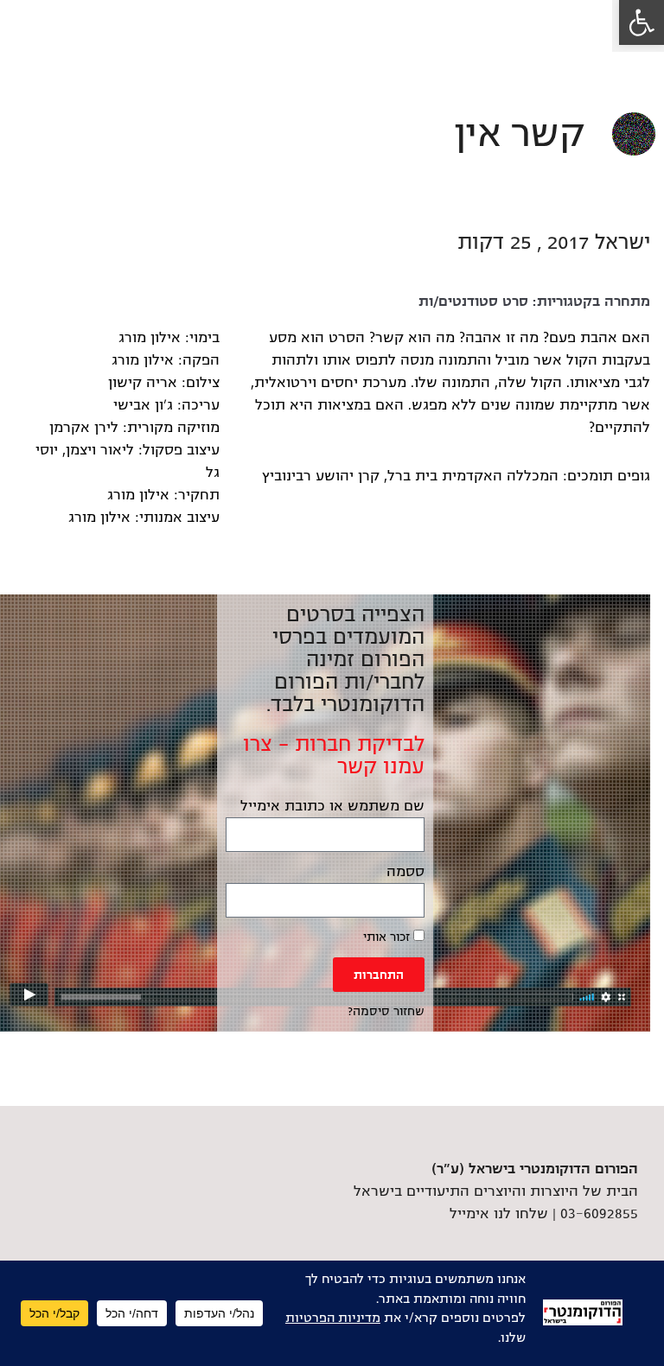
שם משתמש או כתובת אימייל (332, 806)
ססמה (405, 872)
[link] (641, 22)
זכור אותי (388, 937)
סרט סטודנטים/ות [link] (473, 301)
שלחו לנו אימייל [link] (499, 1214)
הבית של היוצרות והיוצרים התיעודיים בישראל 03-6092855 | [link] (496, 1191)
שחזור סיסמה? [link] (386, 1011)
